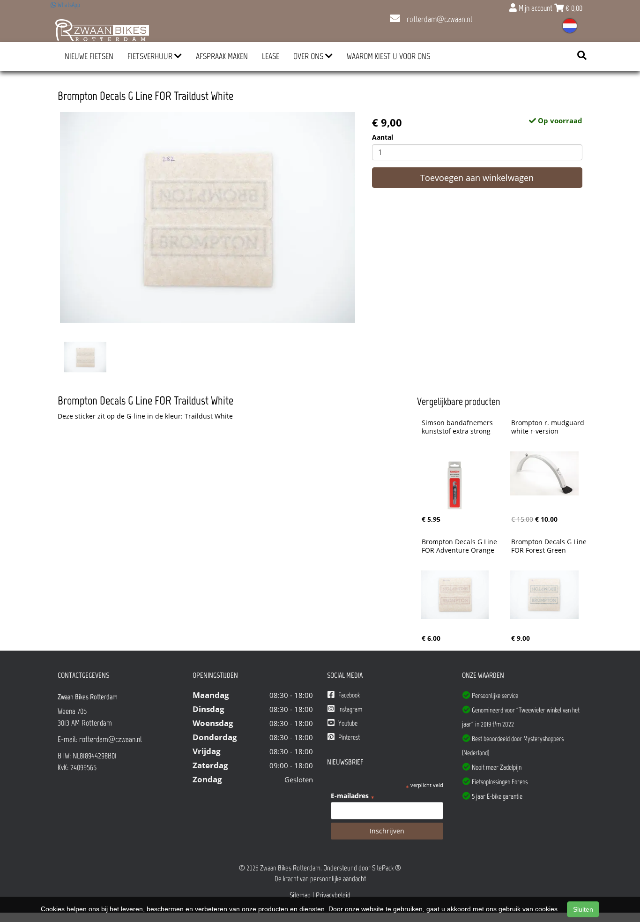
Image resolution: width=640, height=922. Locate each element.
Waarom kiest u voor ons (388, 56)
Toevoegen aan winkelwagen (477, 177)
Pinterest (348, 737)
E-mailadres (352, 796)
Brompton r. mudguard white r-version (548, 427)
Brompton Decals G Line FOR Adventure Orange (460, 546)
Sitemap (300, 895)
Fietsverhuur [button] (150, 56)
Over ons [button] (309, 56)
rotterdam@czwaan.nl (438, 19)
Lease (270, 56)
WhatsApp (68, 5)
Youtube (347, 723)
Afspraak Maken (222, 56)
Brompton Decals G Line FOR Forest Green (549, 546)
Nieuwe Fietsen (89, 56)
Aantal (382, 137)
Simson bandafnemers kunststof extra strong (458, 427)
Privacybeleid (333, 895)
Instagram (349, 709)
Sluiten (583, 909)
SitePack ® (386, 867)
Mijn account (535, 8)
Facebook (348, 695)
